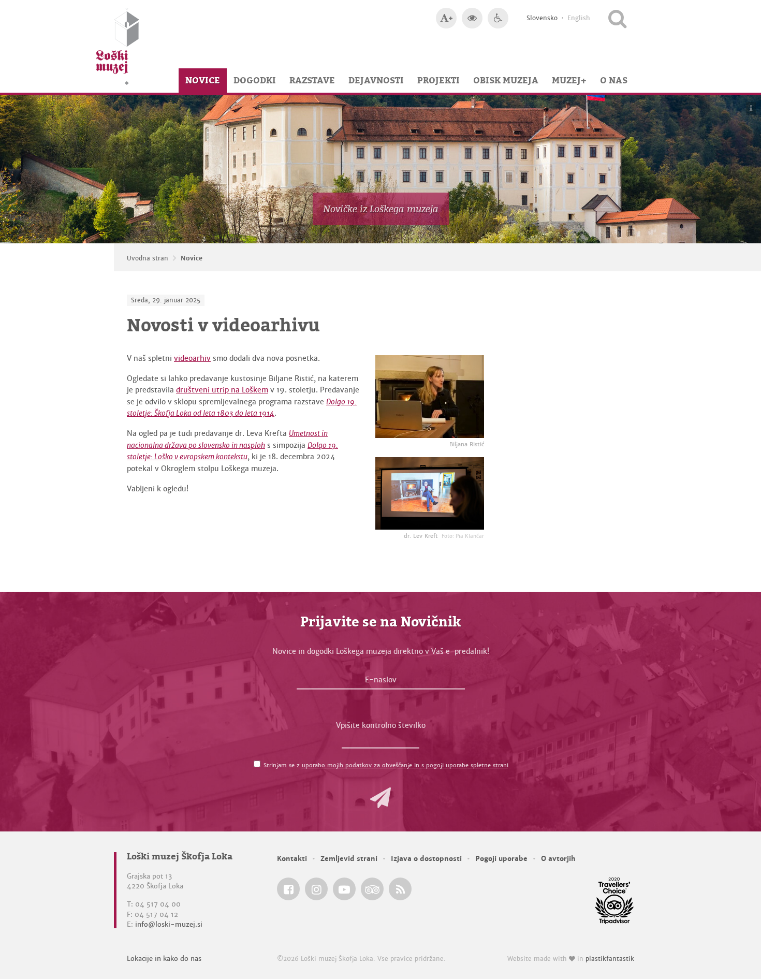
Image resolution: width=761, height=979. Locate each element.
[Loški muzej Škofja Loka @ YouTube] (344, 889)
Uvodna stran (147, 258)
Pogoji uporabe (501, 858)
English (578, 18)
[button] (380, 798)
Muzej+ (569, 80)
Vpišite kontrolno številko (381, 725)
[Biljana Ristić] (429, 396)
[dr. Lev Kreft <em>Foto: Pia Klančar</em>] (429, 493)
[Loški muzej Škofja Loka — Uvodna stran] (117, 46)
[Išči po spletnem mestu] (617, 18)
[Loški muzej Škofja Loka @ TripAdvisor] (372, 889)
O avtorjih (558, 858)
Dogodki (254, 80)
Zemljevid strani (348, 858)
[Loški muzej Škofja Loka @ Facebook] (288, 889)
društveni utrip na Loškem (222, 389)
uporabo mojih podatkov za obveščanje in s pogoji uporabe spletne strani (405, 765)
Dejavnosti (376, 80)
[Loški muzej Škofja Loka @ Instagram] (316, 889)
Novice (202, 80)
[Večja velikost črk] (446, 18)
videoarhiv (192, 358)
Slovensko (542, 18)
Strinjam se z (386, 765)
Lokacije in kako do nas (164, 958)
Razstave (312, 80)
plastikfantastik (610, 958)
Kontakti (292, 858)
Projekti (438, 80)
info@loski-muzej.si (168, 924)
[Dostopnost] (498, 18)
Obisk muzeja (505, 80)
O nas (613, 80)
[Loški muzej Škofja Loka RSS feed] (400, 889)
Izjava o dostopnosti (426, 858)
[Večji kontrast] (472, 18)
